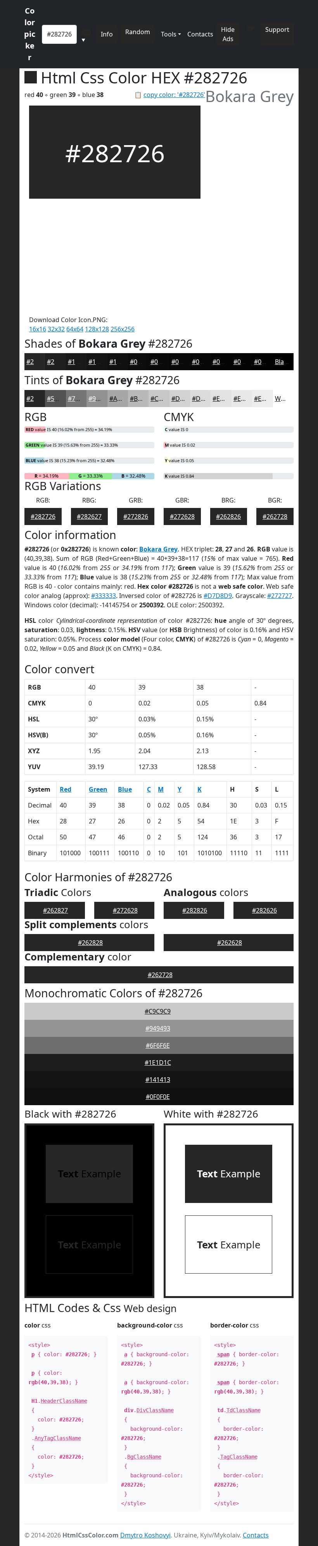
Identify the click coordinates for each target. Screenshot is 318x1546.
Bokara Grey (158, 549)
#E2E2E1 (225, 398)
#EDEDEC (268, 398)
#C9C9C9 (158, 1011)
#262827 (55, 910)
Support (277, 29)
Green (98, 789)
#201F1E (59, 361)
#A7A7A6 (122, 398)
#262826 (228, 516)
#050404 (245, 361)
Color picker (29, 33)
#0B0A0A (163, 361)
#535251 (59, 398)
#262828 (90, 942)
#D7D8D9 (218, 595)
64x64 (74, 329)
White (283, 398)
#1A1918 (80, 361)
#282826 (194, 910)
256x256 (123, 329)
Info (107, 34)
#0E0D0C (143, 361)
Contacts (200, 34)
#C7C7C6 (163, 398)
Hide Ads (228, 34)
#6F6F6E (158, 1045)
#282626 (264, 910)
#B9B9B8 (143, 398)
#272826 (135, 516)
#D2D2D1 (185, 398)
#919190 (100, 398)
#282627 (89, 516)
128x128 (97, 329)
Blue (125, 789)
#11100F (121, 361)
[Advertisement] (114, 257)
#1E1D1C (158, 1062)
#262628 (229, 942)
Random (137, 32)
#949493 (157, 1028)
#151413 (100, 361)
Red (65, 789)
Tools (168, 34)
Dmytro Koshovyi (145, 1535)
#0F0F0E (158, 1096)
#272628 (182, 516)
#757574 (80, 398)
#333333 (103, 595)
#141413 (157, 1079)
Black (282, 361)
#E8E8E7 (245, 398)
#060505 (225, 361)
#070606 (204, 361)
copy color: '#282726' (174, 94)
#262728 (275, 516)
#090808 (183, 361)
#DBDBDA (206, 398)
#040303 (266, 361)
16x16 (37, 329)
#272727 (279, 595)
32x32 (56, 329)
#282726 (38, 361)
